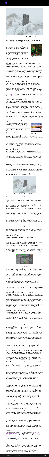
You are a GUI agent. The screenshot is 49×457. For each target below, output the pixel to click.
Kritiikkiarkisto (4, 455)
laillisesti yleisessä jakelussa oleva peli (22, 427)
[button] (44, 3)
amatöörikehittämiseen (33, 62)
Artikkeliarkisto (8, 455)
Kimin (17, 317)
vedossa (11, 94)
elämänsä (8, 94)
